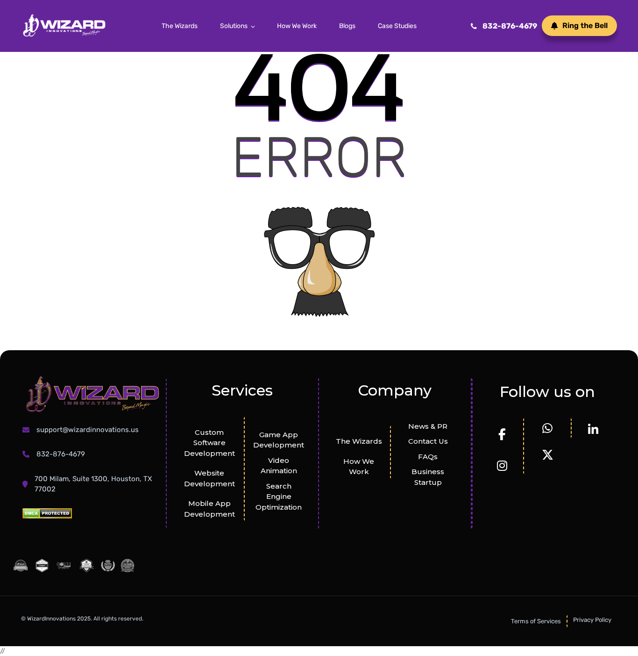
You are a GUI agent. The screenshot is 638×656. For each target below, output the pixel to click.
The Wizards (180, 26)
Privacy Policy (592, 619)
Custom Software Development (209, 443)
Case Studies (397, 26)
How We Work (297, 26)
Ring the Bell (585, 25)
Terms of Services (536, 621)
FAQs (428, 456)
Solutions (234, 26)
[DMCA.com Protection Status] (47, 513)
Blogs (347, 26)
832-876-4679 (509, 26)
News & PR (427, 426)
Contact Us (428, 441)
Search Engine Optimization (278, 497)
